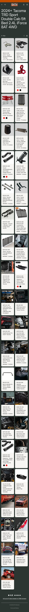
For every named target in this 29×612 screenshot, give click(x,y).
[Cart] (27, 4)
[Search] (5, 4)
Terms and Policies (14, 608)
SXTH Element (16, 604)
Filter (4, 35)
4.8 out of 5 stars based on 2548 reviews (14, 598)
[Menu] (2, 4)
